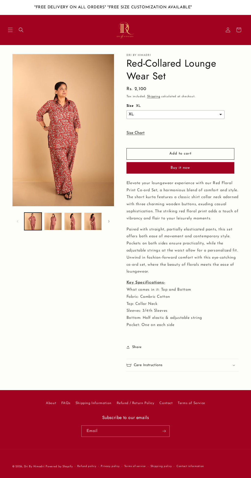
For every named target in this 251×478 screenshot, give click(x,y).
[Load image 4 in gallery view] (92, 221)
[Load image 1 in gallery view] (33, 221)
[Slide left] (17, 221)
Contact (166, 403)
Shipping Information (93, 403)
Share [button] (137, 347)
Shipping (153, 96)
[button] (10, 29)
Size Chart (135, 133)
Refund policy (86, 466)
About (51, 403)
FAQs (65, 403)
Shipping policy (161, 466)
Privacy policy (110, 466)
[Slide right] (108, 221)
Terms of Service (191, 403)
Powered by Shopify (59, 466)
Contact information (190, 466)
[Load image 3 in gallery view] (73, 221)
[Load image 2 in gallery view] (53, 221)
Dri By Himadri (34, 466)
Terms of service (135, 466)
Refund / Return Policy (135, 403)
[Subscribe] (164, 431)
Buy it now (180, 168)
